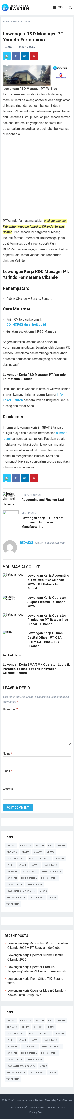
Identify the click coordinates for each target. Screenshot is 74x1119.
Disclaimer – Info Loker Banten (26, 1107)
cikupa (25, 852)
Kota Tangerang (51, 871)
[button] (59, 8)
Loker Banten (29, 878)
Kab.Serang (50, 865)
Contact (51, 1107)
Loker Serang (35, 884)
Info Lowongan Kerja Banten (27, 1100)
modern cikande (15, 897)
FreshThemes (64, 1100)
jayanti (35, 865)
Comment (10, 709)
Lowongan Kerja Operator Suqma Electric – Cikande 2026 (46, 602)
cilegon (37, 852)
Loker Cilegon (14, 884)
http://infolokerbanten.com (50, 542)
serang (52, 897)
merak (43, 891)
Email (7, 771)
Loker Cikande (49, 878)
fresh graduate (15, 858)
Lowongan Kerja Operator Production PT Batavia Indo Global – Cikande (47, 620)
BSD (50, 845)
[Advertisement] (37, 179)
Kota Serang (30, 871)
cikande (61, 845)
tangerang (12, 904)
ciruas (50, 852)
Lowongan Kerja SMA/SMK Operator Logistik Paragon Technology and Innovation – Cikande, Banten (36, 669)
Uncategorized (22, 21)
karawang (12, 871)
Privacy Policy (37, 1112)
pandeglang (37, 897)
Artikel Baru (12, 655)
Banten (39, 845)
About (61, 1107)
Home (6, 21)
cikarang (11, 852)
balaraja (25, 845)
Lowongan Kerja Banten (20, 891)
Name (7, 753)
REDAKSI (8, 46)
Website (8, 788)
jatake (22, 865)
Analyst (11, 845)
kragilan (11, 878)
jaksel (10, 865)
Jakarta (60, 858)
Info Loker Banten (40, 858)
